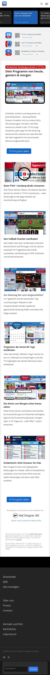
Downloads (9, 576)
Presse (7, 605)
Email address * (10, 668)
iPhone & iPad (27, 46)
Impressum (9, 634)
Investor (8, 610)
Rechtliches (9, 629)
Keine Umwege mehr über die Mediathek (23, 14)
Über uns (8, 600)
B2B (5, 581)
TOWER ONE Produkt (35, 534)
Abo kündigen (11, 586)
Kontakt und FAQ (13, 624)
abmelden (19, 540)
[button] (46, 4)
